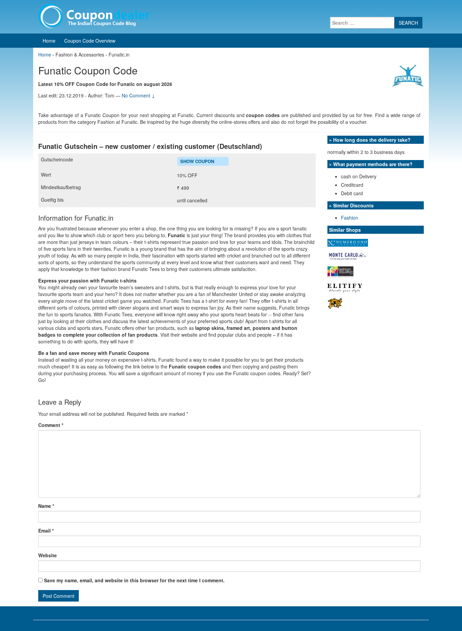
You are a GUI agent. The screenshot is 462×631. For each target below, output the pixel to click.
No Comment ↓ (138, 95)
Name (46, 505)
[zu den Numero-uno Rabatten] (347, 242)
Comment (50, 425)
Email (46, 530)
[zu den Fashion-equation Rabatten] (340, 271)
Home (49, 40)
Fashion (349, 217)
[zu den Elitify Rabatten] (344, 287)
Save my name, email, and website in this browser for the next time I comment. (134, 580)
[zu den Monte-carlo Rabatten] (347, 255)
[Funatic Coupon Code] (408, 74)
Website (47, 555)
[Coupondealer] (94, 15)
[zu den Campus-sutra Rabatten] (334, 302)
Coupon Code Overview (89, 40)
